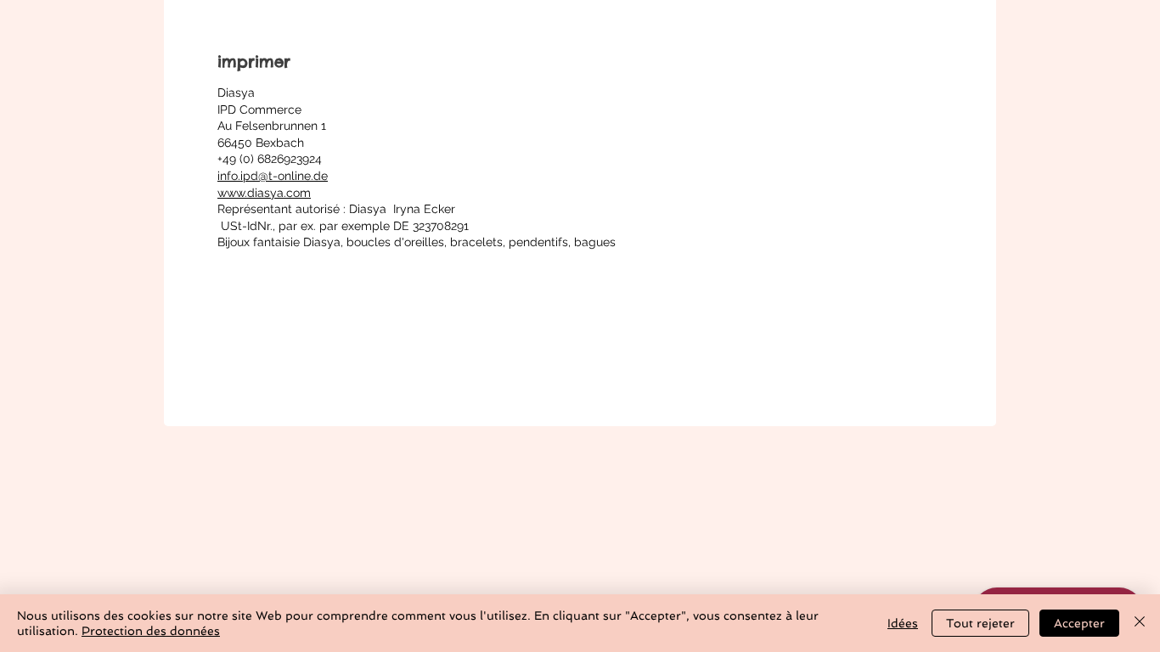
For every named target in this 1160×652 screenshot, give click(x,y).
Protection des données (151, 631)
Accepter (1079, 623)
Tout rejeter (980, 623)
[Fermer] (1139, 623)
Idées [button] (902, 623)
